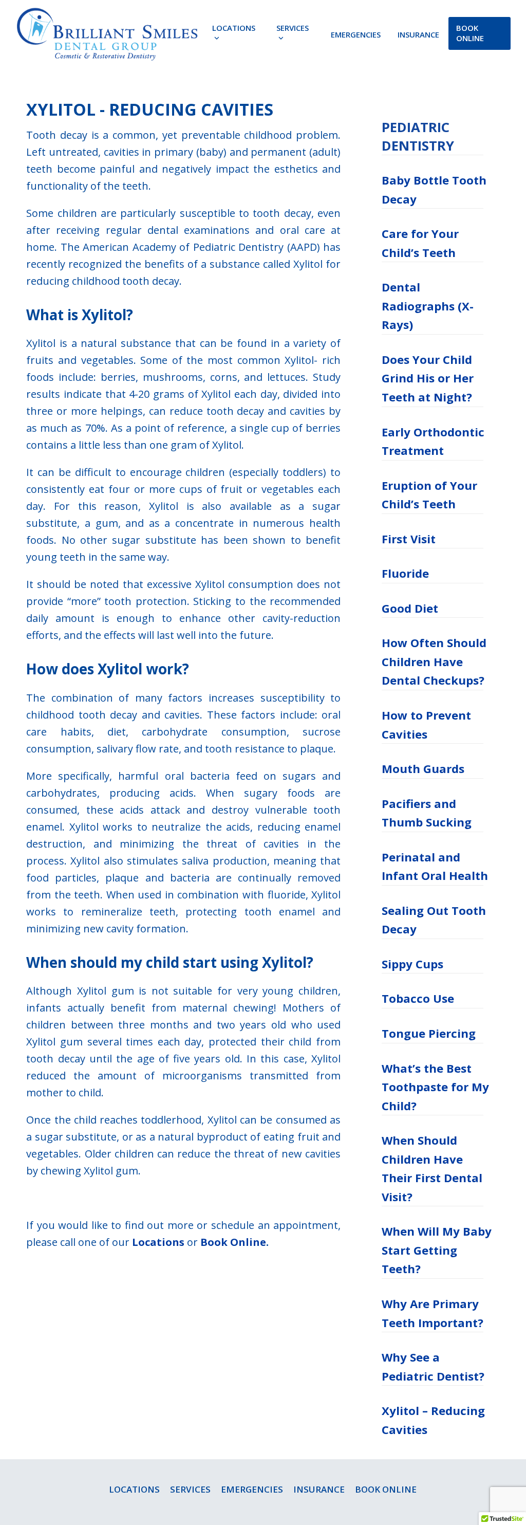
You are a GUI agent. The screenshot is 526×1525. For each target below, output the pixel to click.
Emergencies (252, 1489)
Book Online (233, 1242)
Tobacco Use (418, 998)
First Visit (409, 538)
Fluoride (405, 573)
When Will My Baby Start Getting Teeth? (437, 1249)
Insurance (319, 1489)
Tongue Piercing (429, 1033)
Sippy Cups (412, 963)
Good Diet (410, 608)
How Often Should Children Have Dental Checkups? (434, 661)
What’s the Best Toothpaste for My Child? (435, 1086)
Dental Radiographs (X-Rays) (428, 305)
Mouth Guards (423, 768)
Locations (158, 1242)
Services (190, 1489)
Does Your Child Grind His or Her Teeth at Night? (428, 378)
